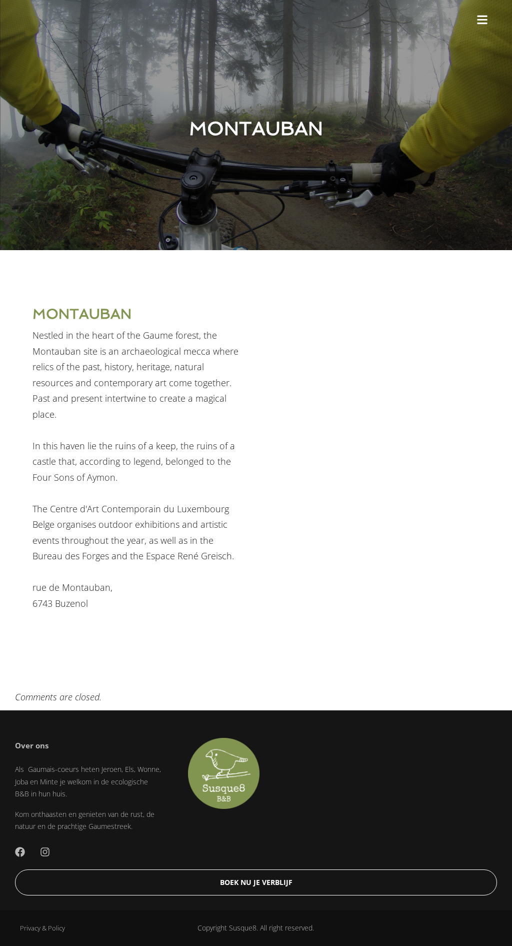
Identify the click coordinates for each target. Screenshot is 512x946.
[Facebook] (20, 852)
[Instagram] (45, 852)
